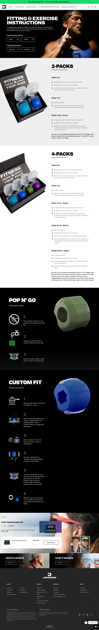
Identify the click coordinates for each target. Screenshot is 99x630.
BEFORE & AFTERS (42, 592)
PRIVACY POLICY (84, 592)
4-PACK (26, 39)
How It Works (20, 6)
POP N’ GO (11, 49)
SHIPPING (55, 590)
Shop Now (10, 562)
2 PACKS (9, 588)
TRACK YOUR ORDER (59, 594)
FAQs (38, 598)
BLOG (38, 594)
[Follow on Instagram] (83, 615)
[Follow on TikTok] (91, 615)
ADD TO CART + (51, 542)
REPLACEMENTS (11, 594)
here (12, 620)
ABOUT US (40, 588)
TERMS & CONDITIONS (83, 589)
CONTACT (56, 588)
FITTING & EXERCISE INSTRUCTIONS (49, 6)
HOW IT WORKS (41, 590)
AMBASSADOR (41, 596)
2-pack (11, 39)
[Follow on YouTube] (87, 615)
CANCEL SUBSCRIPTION (59, 596)
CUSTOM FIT (27, 49)
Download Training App (68, 6)
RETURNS (56, 592)
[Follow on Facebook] (79, 615)
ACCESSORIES (23, 592)
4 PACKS (21, 588)
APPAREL (9, 592)
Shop (10, 6)
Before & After (31, 6)
